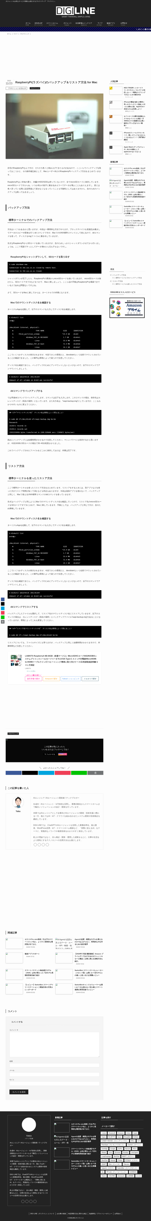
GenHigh (104, 1149)
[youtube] (134, 1)
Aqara (104, 1137)
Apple (135, 1133)
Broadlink (127, 1137)
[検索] (143, 1)
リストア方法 (118, 281)
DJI (139, 1141)
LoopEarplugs (106, 1156)
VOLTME (112, 1176)
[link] (35, 844)
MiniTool (116, 1156)
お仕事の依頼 (61, 1214)
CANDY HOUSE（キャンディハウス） (115, 1141)
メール (11, 1070)
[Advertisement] (75, 61)
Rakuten (126, 1164)
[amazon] (137, 1)
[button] (14, 773)
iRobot (104, 1152)
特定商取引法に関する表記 (77, 1214)
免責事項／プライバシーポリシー (100, 1214)
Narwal (112, 1160)
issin (110, 1152)
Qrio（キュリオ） (115, 1164)
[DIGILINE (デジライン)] (75, 11)
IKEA (134, 1149)
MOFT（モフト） (128, 1156)
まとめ (138, 1176)
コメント (13, 1030)
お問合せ (118, 1214)
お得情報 (130, 1176)
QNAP (104, 1164)
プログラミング (35, 88)
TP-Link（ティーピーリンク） (116, 1172)
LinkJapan (134, 1152)
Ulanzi (104, 1176)
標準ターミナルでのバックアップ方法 (129, 278)
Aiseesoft (112, 1133)
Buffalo (135, 1137)
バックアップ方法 (119, 275)
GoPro (120, 1149)
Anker (128, 1133)
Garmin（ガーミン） (135, 1145)
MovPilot (105, 1160)
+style (104, 1133)
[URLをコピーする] (95, 773)
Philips (120, 1160)
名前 (11, 1061)
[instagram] (131, 1)
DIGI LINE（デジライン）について (42, 1214)
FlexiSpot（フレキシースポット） (113, 1145)
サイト (11, 1080)
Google (112, 1149)
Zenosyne (121, 1176)
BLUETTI (111, 1137)
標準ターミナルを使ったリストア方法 (129, 284)
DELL (133, 1141)
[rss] (140, 1)
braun (119, 1137)
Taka (18, 811)
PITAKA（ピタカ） (131, 1160)
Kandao (125, 1152)
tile (103, 1172)
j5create (117, 1152)
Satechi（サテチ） (108, 1168)
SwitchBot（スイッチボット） (127, 1168)
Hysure (127, 1149)
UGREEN (133, 1172)
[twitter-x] (128, 1)
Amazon (121, 1133)
